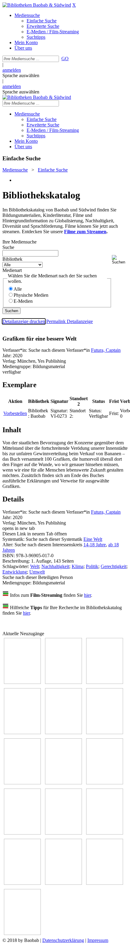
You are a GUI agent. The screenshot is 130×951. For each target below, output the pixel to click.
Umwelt (37, 571)
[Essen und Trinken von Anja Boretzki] (22, 883)
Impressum (97, 940)
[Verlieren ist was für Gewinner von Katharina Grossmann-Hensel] (104, 732)
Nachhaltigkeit (55, 566)
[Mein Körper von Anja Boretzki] (63, 883)
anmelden (11, 70)
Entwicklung (14, 571)
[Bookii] (22, 782)
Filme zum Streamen (85, 231)
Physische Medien (31, 295)
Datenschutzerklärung (63, 940)
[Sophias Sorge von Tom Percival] (63, 732)
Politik (92, 566)
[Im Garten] (104, 782)
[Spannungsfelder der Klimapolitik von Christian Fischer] (63, 682)
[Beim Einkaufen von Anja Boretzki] (104, 883)
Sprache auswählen (20, 75)
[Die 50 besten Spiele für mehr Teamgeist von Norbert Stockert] (22, 832)
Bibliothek (12, 259)
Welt (34, 566)
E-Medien (23, 301)
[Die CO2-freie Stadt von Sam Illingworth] (104, 682)
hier (87, 595)
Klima (77, 566)
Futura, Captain (106, 350)
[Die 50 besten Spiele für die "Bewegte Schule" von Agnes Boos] (104, 832)
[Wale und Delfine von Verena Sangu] (22, 732)
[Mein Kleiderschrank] (22, 933)
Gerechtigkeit (113, 566)
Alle (18, 289)
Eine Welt (92, 539)
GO (65, 58)
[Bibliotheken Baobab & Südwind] (36, 5)
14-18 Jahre (94, 544)
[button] (120, 259)
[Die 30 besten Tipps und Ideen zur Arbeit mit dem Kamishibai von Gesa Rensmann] (22, 682)
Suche (8, 247)
